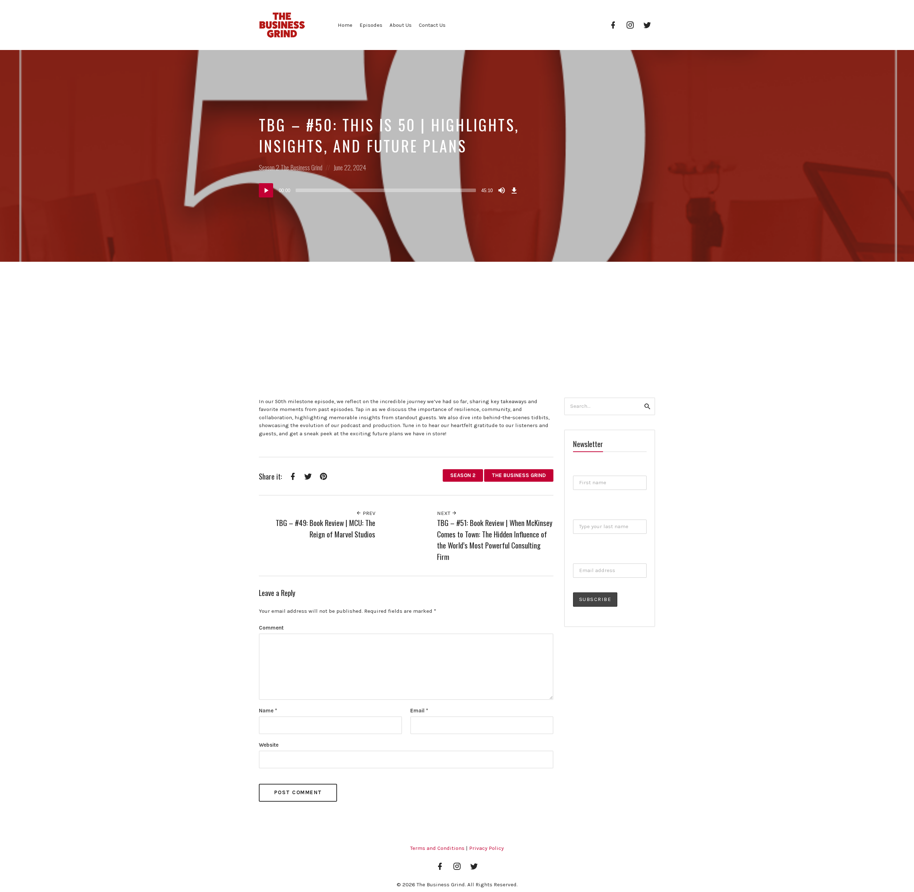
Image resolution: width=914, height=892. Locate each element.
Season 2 (269, 167)
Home (345, 25)
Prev (368, 513)
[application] (389, 190)
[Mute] (501, 190)
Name (268, 710)
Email (419, 710)
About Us (401, 25)
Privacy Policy (486, 848)
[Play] (266, 190)
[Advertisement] (457, 315)
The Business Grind (301, 167)
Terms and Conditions (437, 848)
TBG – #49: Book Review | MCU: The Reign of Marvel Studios (325, 528)
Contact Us (432, 25)
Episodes (371, 25)
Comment (271, 628)
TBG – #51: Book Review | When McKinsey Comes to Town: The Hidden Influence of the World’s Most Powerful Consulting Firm (494, 539)
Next (444, 513)
